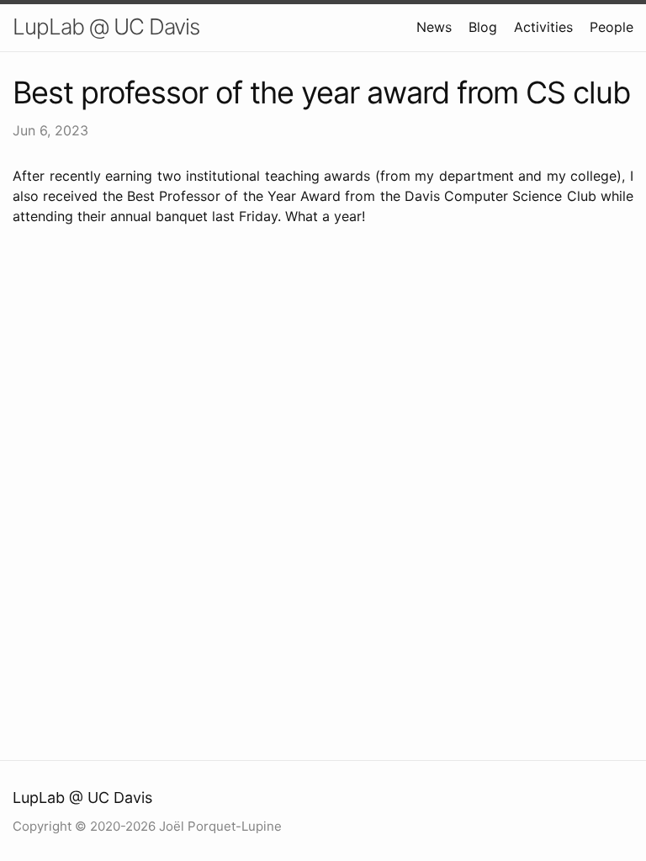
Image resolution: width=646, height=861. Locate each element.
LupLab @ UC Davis (106, 26)
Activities (543, 26)
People (611, 26)
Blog (483, 26)
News (434, 26)
